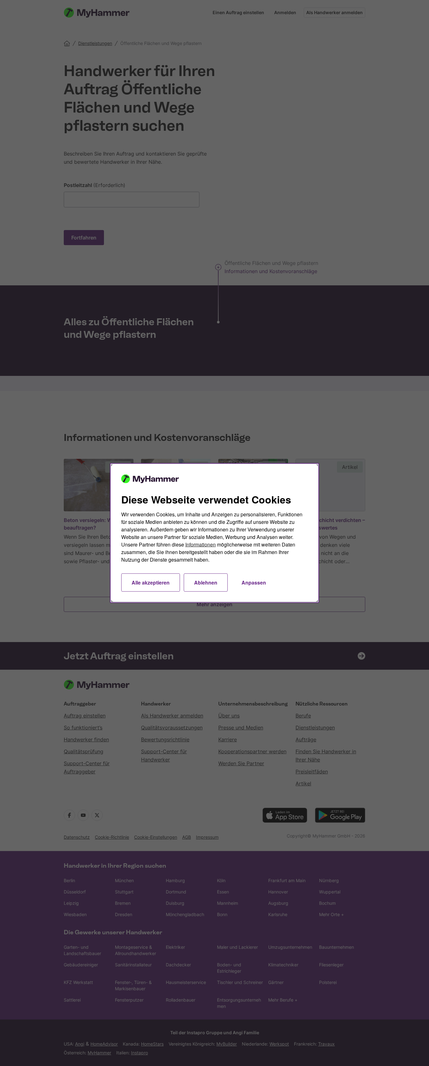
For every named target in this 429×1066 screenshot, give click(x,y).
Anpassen (254, 582)
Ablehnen (205, 582)
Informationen (200, 544)
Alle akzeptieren (151, 582)
